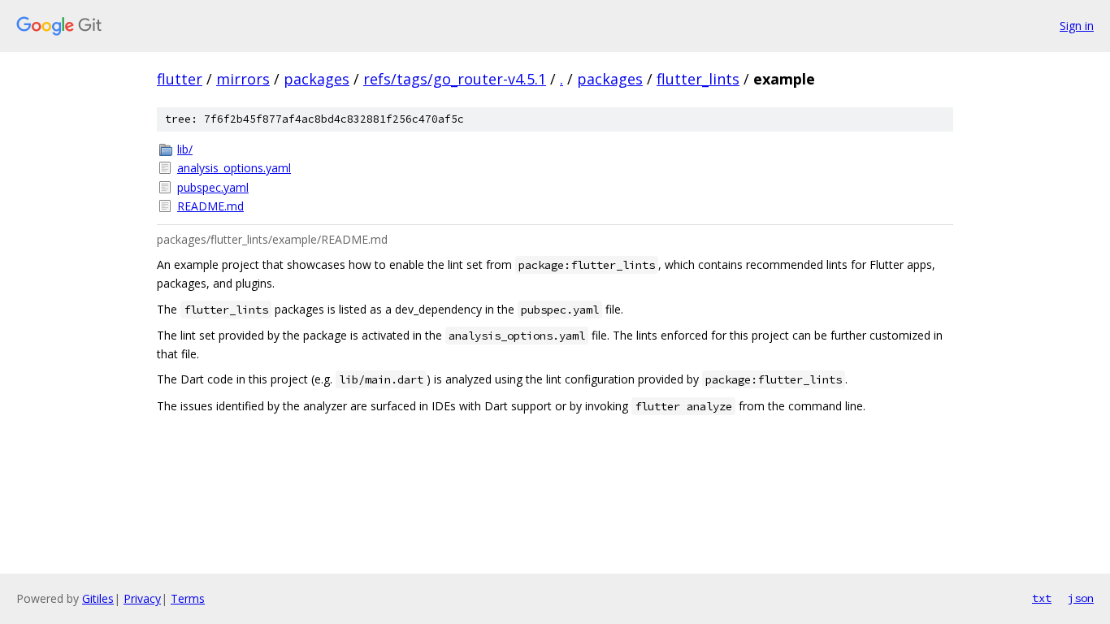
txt (1041, 598)
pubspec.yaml (213, 187)
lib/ (185, 149)
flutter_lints (698, 79)
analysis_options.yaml (234, 168)
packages (316, 79)
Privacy (142, 598)
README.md (210, 206)
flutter (179, 79)
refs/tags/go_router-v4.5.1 (454, 79)
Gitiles (98, 598)
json (1081, 598)
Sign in (1077, 25)
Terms (188, 598)
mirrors (243, 79)
